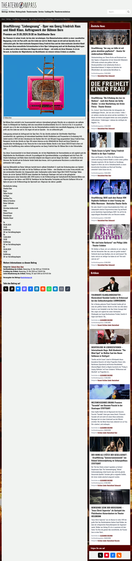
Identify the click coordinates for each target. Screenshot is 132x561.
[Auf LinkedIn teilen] (36, 288)
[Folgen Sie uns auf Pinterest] (106, 555)
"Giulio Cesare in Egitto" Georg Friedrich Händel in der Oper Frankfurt (107, 152)
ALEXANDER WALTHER (106, 320)
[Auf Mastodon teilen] (24, 288)
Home (3, 19)
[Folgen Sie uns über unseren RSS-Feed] (119, 555)
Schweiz (13, 266)
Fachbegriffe (49, 11)
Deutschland (101, 76)
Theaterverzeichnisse (62, 11)
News (18, 266)
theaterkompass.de (26, 277)
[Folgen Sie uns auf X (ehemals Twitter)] (100, 555)
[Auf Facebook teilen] (30, 288)
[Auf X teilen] (5, 288)
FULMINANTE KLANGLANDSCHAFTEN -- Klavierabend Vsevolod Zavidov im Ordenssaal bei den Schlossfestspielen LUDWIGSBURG (109, 297)
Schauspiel (111, 76)
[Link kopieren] (67, 288)
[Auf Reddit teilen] (42, 288)
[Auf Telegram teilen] (55, 288)
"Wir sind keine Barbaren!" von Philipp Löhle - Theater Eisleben (109, 244)
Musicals (117, 540)
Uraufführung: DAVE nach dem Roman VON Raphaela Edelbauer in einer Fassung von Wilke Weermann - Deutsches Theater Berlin (109, 200)
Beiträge (5, 11)
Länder (109, 325)
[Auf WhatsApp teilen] (49, 288)
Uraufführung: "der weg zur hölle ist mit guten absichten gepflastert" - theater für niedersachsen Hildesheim (108, 50)
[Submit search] (128, 12)
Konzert (100, 325)
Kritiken (12, 11)
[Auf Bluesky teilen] (18, 288)
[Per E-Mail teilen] (61, 288)
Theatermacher (32, 11)
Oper (22, 266)
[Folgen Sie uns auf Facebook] (112, 555)
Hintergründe (21, 11)
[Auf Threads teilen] (11, 288)
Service (41, 11)
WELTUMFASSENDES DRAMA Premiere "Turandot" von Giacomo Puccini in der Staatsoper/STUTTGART (107, 405)
